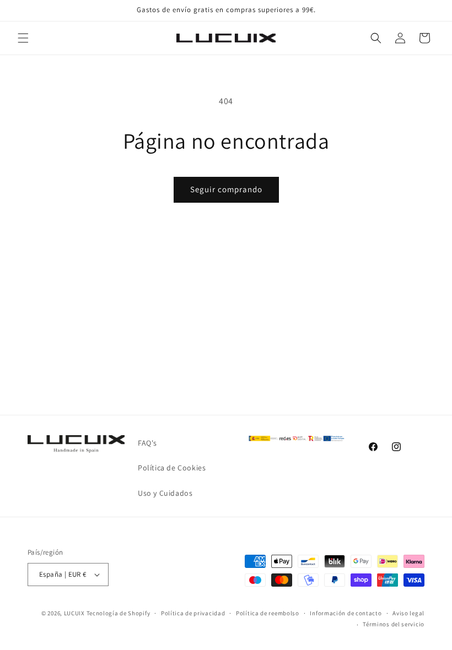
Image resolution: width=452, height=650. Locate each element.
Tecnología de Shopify (118, 613)
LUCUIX (74, 613)
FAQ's (147, 443)
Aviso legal (408, 613)
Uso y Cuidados (165, 493)
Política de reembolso (267, 613)
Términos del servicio (393, 624)
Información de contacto (345, 613)
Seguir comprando (226, 189)
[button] (23, 38)
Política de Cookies (172, 468)
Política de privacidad (193, 613)
